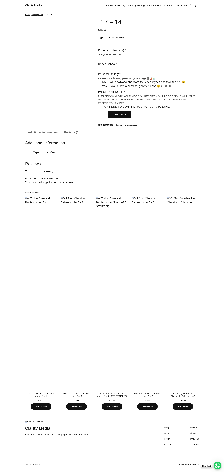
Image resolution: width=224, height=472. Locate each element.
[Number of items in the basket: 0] (196, 5)
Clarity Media (33, 5)
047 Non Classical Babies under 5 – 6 (147, 394)
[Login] (190, 5)
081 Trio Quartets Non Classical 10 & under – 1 (182, 394)
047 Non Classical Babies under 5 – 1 (41, 394)
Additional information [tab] (43, 132)
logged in (47, 182)
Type (101, 37)
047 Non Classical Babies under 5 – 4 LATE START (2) (112, 394)
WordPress (194, 464)
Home (27, 15)
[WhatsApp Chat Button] (217, 465)
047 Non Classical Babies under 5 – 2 (76, 394)
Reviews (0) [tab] (71, 132)
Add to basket (120, 114)
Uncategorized (37, 15)
